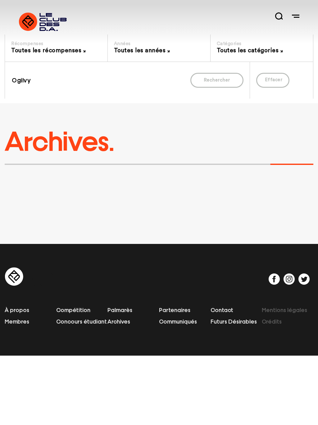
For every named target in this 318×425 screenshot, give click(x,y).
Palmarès (119, 309)
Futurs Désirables (234, 321)
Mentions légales (284, 309)
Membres (17, 321)
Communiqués (178, 321)
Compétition (73, 309)
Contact (222, 309)
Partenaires (174, 309)
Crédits (272, 321)
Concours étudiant (81, 321)
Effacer (274, 79)
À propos (17, 309)
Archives (118, 321)
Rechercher (217, 80)
